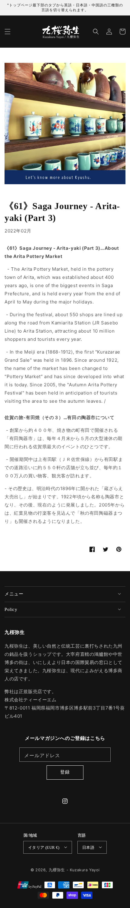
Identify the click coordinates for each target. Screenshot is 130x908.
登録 (65, 772)
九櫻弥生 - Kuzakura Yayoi (74, 870)
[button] (7, 31)
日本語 (88, 847)
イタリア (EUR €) (44, 847)
